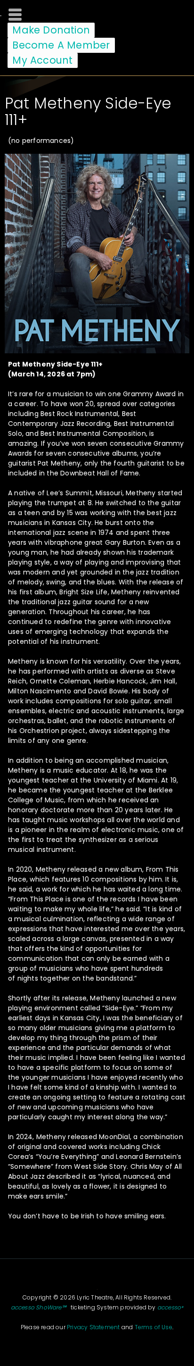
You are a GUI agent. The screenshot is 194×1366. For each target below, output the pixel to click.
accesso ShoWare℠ (38, 1307)
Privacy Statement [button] (93, 1327)
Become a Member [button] (61, 45)
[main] (97, 655)
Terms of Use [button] (153, 1327)
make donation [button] (51, 30)
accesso (170, 1307)
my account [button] (42, 60)
